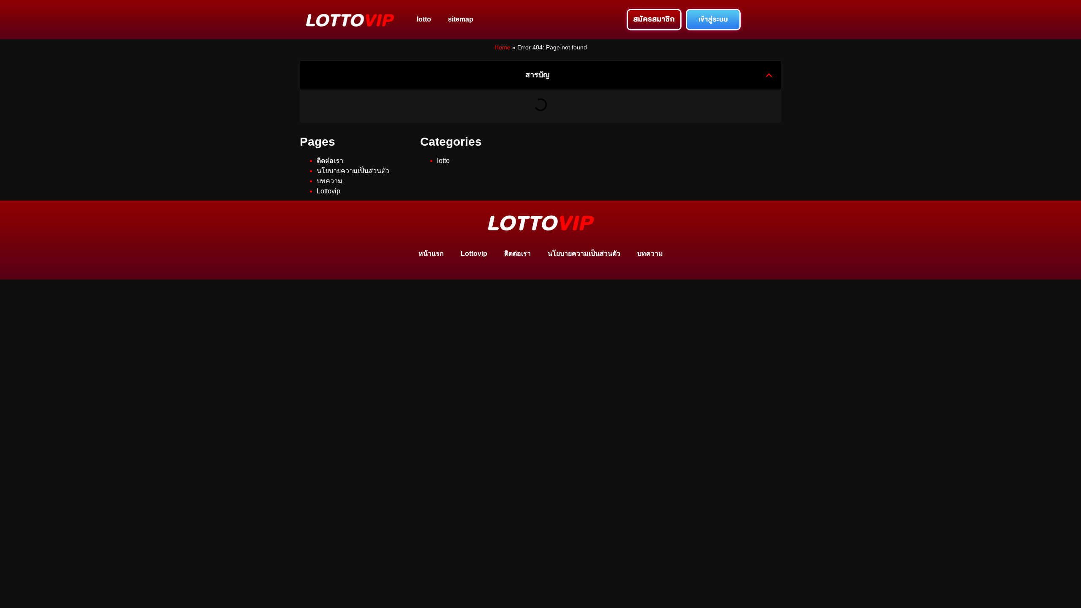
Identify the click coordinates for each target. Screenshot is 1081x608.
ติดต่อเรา (330, 160)
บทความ (329, 181)
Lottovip (328, 191)
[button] (769, 75)
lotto (424, 19)
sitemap (460, 19)
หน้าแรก (431, 253)
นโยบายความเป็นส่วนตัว (353, 170)
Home (502, 47)
